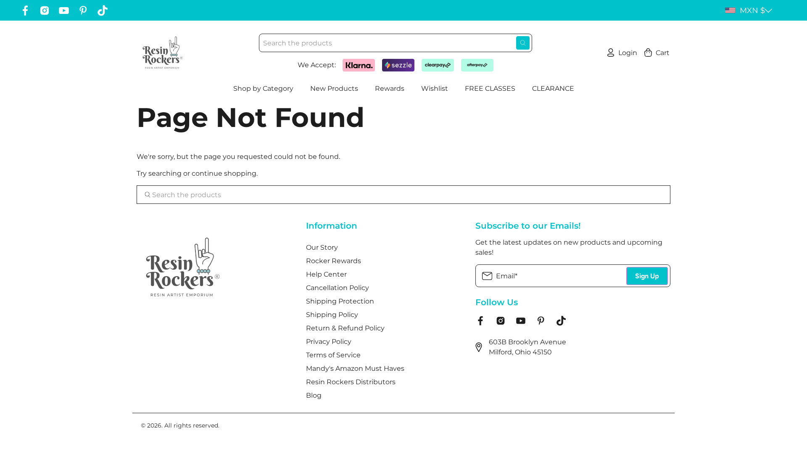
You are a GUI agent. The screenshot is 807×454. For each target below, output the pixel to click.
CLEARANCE (553, 88)
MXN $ (752, 10)
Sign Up (647, 276)
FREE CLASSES (490, 88)
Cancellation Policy (337, 288)
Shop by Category (263, 88)
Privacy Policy (328, 342)
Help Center (326, 274)
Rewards (389, 88)
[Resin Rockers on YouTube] (64, 10)
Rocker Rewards (333, 261)
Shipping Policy (332, 315)
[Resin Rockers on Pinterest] (83, 10)
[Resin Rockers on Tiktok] (102, 10)
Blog (314, 395)
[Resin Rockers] (162, 52)
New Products (334, 88)
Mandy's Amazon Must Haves (355, 368)
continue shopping (224, 173)
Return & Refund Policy (345, 328)
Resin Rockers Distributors (351, 382)
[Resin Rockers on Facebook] (25, 10)
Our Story (322, 247)
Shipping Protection (340, 301)
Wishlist (434, 88)
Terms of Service (333, 355)
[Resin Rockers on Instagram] (44, 10)
